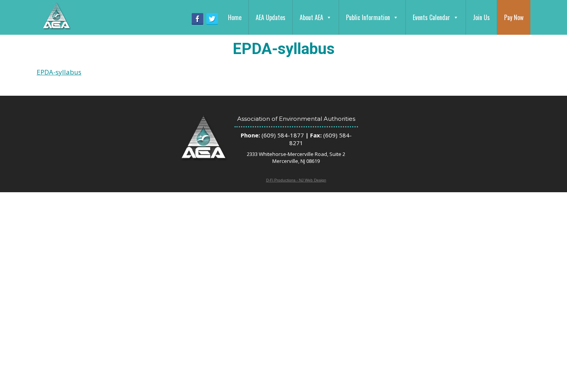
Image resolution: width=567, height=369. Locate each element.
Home (234, 17)
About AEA (311, 17)
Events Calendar (431, 17)
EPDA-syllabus (59, 72)
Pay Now (513, 17)
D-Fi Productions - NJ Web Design (296, 180)
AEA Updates (270, 17)
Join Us (481, 17)
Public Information (368, 17)
